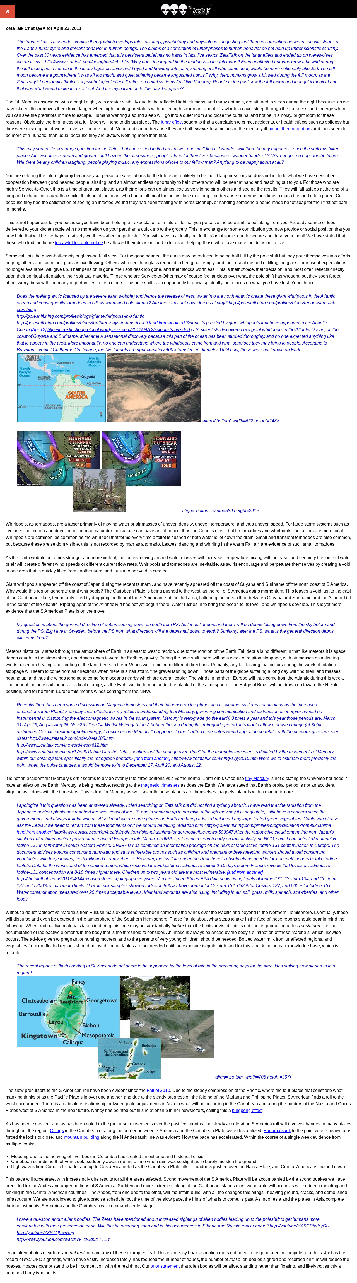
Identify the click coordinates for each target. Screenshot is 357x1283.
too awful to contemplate (79, 242)
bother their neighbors (290, 128)
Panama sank (277, 1130)
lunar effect (172, 122)
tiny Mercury (257, 778)
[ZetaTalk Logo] (186, 13)
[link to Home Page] (7, 17)
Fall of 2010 (158, 1090)
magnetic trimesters (160, 785)
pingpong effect (247, 1110)
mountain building (81, 1137)
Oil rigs (57, 1130)
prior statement (165, 1266)
